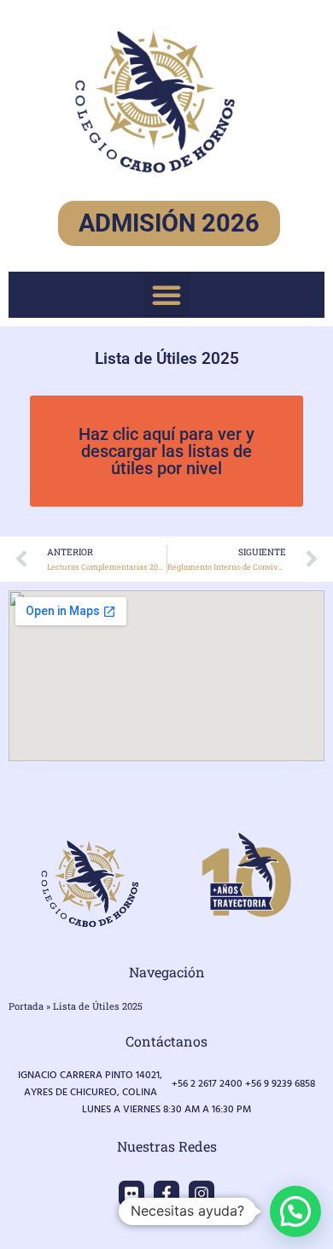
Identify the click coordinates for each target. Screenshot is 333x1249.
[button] (166, 295)
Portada (26, 1006)
